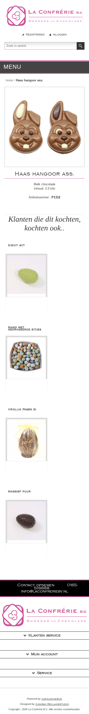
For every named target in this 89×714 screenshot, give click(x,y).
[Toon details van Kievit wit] (26, 276)
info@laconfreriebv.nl (44, 591)
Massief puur (19, 491)
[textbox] (41, 46)
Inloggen (60, 35)
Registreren (35, 35)
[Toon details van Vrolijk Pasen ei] (26, 440)
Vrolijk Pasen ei (22, 409)
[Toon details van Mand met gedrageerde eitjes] (26, 358)
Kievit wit (16, 245)
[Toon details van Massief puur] (26, 522)
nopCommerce (51, 699)
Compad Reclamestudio (52, 704)
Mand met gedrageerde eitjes (24, 328)
